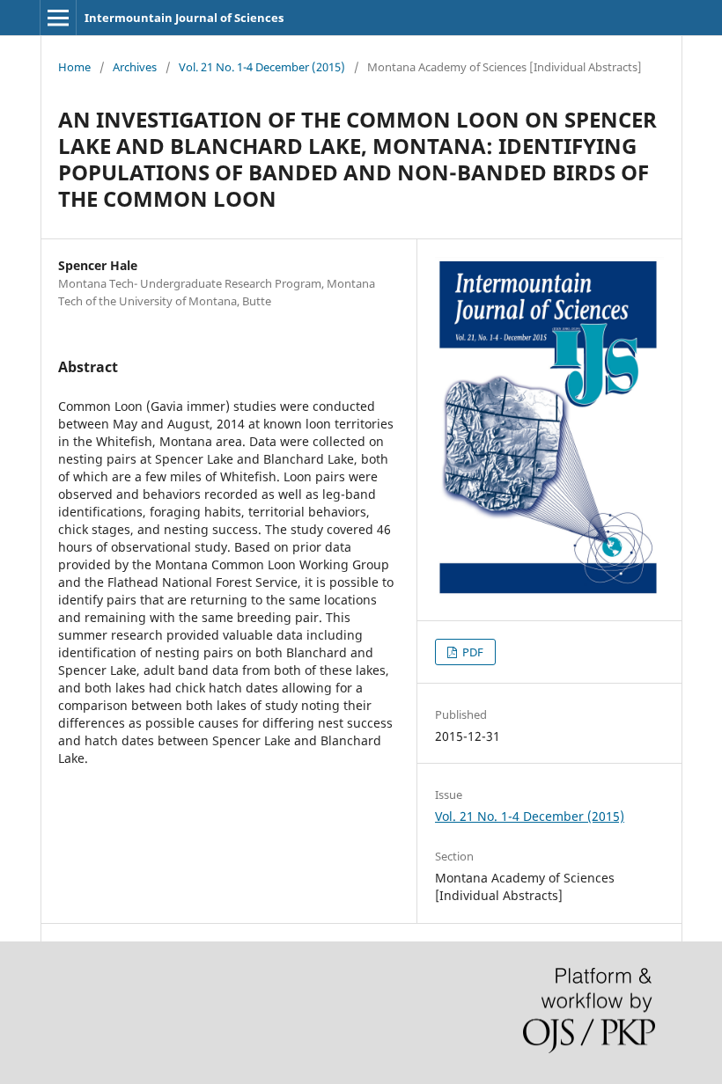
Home (74, 67)
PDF (471, 652)
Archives (135, 67)
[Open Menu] (58, 17)
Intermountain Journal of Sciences (184, 18)
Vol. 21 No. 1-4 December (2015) (262, 67)
